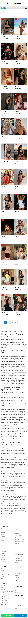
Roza (16, 312)
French (2, 538)
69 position (3, 585)
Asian (2, 570)
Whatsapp (8, 615)
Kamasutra (17, 547)
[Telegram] (5, 8)
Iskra (17, 111)
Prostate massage (19, 556)
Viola (17, 136)
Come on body (4, 602)
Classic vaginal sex (5, 594)
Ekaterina (5, 161)
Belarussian (3, 530)
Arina (17, 262)
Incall (16, 588)
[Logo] (14, 3)
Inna (3, 36)
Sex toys (16, 564)
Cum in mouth (4, 600)
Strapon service (18, 567)
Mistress (16, 550)
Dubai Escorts (18, 601)
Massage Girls (18, 605)
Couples (3, 596)
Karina (4, 237)
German (3, 540)
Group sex (17, 543)
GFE (16, 537)
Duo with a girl (18, 527)
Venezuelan (3, 561)
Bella (17, 36)
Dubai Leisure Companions (21, 598)
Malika (17, 237)
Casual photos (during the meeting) (7, 592)
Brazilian (3, 532)
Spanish (3, 557)
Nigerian (3, 549)
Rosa (16, 161)
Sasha (17, 287)
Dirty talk (3, 608)
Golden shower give (19, 539)
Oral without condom (19, 552)
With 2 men (17, 577)
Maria (4, 287)
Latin (2, 578)
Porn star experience (19, 554)
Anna (16, 186)
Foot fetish (17, 533)
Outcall (16, 590)
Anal (2, 587)
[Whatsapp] (2, 8)
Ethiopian (3, 536)
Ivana (17, 61)
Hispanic (3, 576)
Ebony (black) (4, 572)
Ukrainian (3, 559)
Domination (17, 526)
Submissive (17, 571)
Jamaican (3, 542)
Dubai (16, 583)
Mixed (2, 580)
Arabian (3, 568)
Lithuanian (3, 544)
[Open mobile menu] (26, 8)
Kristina (4, 111)
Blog (16, 608)
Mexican (3, 545)
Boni (3, 312)
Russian (3, 553)
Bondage (3, 589)
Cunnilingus (3, 604)
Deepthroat (3, 606)
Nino (3, 186)
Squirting (17, 566)
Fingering (17, 531)
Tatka (17, 211)
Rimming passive (18, 560)
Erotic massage (18, 529)
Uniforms (17, 575)
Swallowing (17, 573)
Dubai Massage (18, 600)
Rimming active (18, 558)
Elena (4, 211)
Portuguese (3, 551)
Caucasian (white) (5, 574)
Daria (3, 61)
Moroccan (3, 547)
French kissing (18, 535)
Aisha (3, 262)
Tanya (17, 86)
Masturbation (18, 548)
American (3, 528)
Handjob (16, 545)
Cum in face (4, 598)
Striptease (17, 569)
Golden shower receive (20, 541)
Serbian (3, 555)
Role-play (17, 562)
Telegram (21, 615)
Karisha (4, 86)
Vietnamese (3, 563)
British (2, 534)
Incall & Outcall (18, 592)
